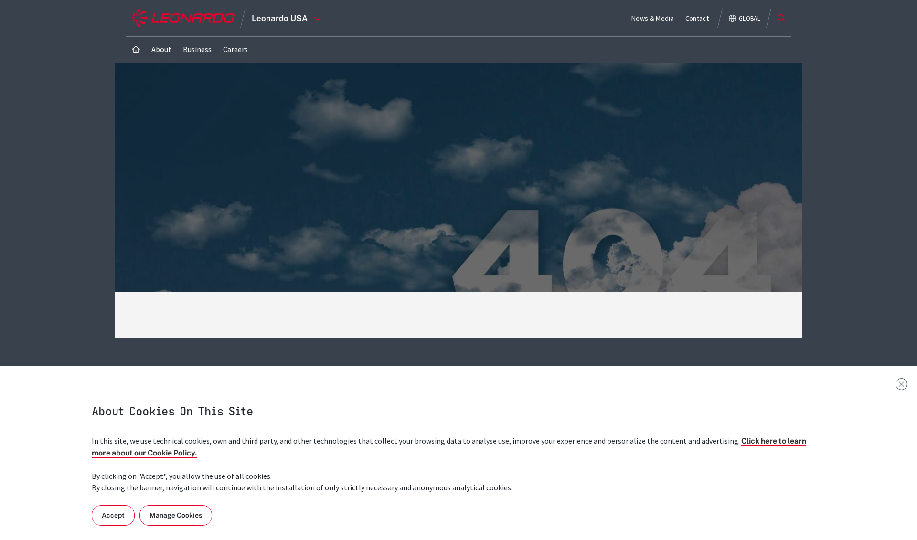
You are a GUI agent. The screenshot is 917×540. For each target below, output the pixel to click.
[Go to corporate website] (183, 18)
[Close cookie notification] (901, 384)
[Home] (136, 49)
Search (781, 18)
